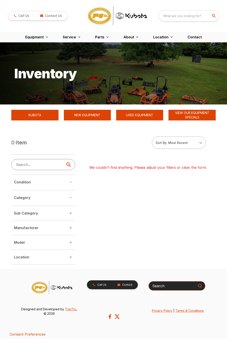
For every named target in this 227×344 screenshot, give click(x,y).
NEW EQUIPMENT (87, 115)
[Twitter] (117, 316)
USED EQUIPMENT (139, 115)
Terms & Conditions (189, 311)
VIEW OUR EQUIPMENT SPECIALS (192, 115)
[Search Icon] (69, 164)
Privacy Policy (162, 311)
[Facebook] (110, 316)
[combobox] (189, 15)
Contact (195, 37)
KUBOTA (35, 115)
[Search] (200, 285)
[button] (21, 15)
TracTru (70, 309)
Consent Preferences (27, 334)
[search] (214, 16)
